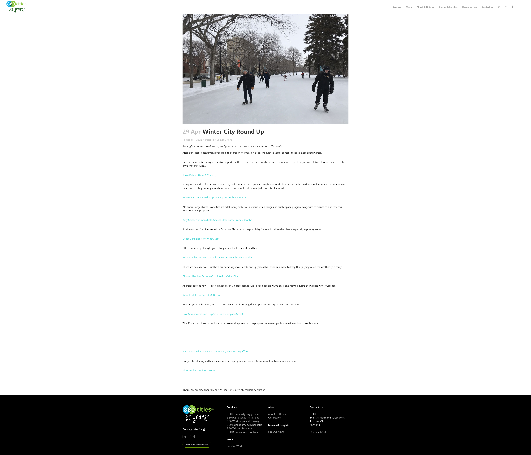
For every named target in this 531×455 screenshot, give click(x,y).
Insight (209, 139)
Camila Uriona (224, 139)
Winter (261, 390)
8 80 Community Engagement (243, 414)
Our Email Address (320, 432)
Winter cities (228, 390)
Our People (274, 417)
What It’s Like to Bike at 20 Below (201, 295)
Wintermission (246, 390)
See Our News (276, 431)
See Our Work (234, 446)
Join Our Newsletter (197, 444)
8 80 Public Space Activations (243, 417)
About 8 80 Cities (277, 414)
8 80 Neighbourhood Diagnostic (244, 425)
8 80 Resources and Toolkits (242, 432)
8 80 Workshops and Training (243, 421)
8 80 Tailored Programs (239, 428)
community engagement (204, 390)
